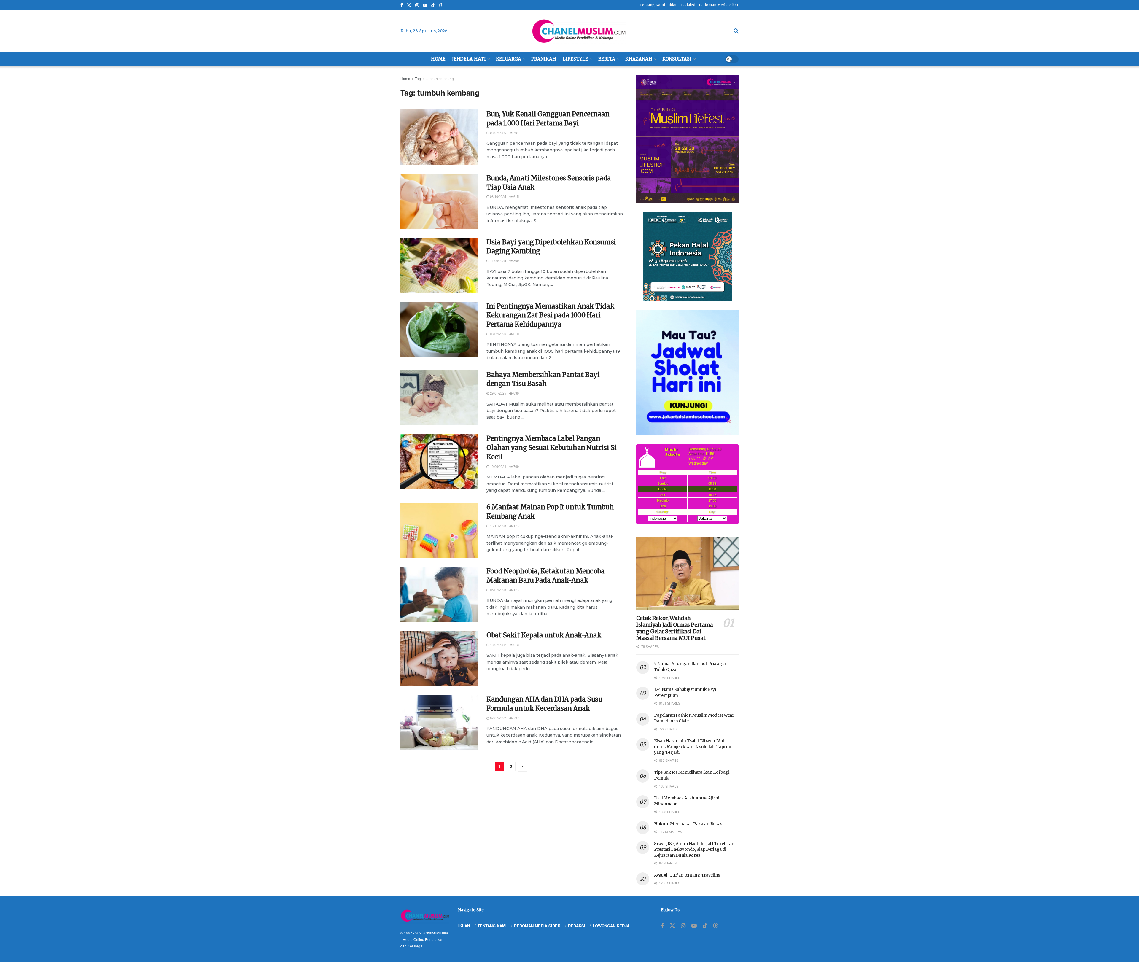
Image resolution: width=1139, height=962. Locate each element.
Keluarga (508, 59)
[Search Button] (736, 30)
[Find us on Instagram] (417, 5)
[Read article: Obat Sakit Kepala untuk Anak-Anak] (439, 658)
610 (516, 333)
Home (438, 59)
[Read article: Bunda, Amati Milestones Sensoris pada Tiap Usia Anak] (439, 201)
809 (516, 260)
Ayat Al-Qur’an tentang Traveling (687, 875)
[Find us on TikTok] (433, 5)
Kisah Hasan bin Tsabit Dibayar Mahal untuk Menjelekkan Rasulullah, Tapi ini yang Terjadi (692, 746)
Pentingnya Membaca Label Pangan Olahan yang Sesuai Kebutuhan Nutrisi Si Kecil (551, 447)
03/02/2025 (497, 333)
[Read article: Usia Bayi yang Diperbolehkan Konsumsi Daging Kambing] (439, 265)
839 (516, 393)
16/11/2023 (497, 525)
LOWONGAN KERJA (611, 925)
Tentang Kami (652, 5)
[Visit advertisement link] (687, 139)
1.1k (516, 525)
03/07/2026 (497, 132)
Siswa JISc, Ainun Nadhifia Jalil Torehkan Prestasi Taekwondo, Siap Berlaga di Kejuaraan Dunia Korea (694, 849)
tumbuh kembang (440, 78)
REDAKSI (576, 925)
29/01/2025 (497, 393)
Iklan (673, 5)
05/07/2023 (497, 589)
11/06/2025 (497, 260)
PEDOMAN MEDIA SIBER (537, 925)
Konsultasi (676, 59)
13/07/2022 (497, 644)
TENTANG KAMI (492, 925)
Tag (418, 78)
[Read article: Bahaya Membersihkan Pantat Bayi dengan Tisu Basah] (439, 397)
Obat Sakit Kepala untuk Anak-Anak (543, 635)
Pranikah (543, 59)
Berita (606, 59)
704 (516, 132)
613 (516, 644)
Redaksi (688, 5)
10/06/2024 (497, 466)
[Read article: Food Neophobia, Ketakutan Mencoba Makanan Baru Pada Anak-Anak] (439, 594)
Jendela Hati (469, 59)
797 (516, 717)
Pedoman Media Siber (719, 5)
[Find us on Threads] (441, 5)
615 (516, 196)
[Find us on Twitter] (409, 5)
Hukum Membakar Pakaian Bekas (688, 823)
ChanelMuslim (436, 932)
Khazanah (638, 59)
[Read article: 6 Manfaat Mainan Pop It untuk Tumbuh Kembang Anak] (439, 530)
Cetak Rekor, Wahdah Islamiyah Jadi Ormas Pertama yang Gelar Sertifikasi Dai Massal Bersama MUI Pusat (674, 628)
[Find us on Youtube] (425, 5)
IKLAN (464, 925)
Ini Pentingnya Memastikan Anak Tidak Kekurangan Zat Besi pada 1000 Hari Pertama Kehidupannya (550, 315)
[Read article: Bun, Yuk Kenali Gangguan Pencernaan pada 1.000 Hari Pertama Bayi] (439, 137)
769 (516, 466)
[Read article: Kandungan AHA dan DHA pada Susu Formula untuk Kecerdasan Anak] (439, 722)
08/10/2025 (497, 196)
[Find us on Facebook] (401, 5)
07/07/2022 (497, 717)
